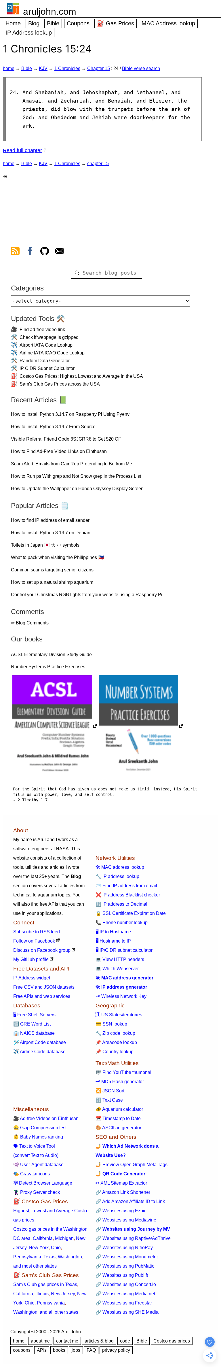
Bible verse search (141, 68)
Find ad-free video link (42, 329)
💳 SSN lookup (111, 1024)
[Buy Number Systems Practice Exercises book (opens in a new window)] (141, 726)
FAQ (91, 1350)
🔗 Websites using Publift (122, 1275)
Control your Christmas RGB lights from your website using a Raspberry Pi (86, 594)
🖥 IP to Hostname (113, 931)
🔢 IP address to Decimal (121, 904)
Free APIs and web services (41, 996)
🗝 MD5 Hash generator (120, 1081)
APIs (42, 1350)
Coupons (78, 23)
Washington (70, 1256)
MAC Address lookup (168, 23)
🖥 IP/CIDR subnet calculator (124, 950)
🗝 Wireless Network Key (121, 996)
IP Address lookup (28, 32)
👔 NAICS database (34, 1033)
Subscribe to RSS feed (36, 931)
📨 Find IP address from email (126, 885)
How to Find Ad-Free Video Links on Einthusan (59, 451)
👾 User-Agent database (38, 1164)
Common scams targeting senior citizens (52, 569)
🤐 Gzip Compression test (39, 1127)
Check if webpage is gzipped (49, 337)
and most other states (35, 1266)
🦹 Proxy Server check (36, 1192)
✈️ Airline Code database (39, 1051)
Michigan (64, 1238)
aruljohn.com (49, 11)
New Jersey (63, 1293)
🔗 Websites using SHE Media (127, 1312)
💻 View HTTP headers (120, 959)
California (43, 1238)
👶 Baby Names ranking (38, 1136)
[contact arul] (59, 252)
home (8, 68)
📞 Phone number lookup (122, 922)
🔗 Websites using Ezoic (121, 1210)
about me (40, 1340)
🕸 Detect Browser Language (42, 1183)
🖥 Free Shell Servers (34, 1014)
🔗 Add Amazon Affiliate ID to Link (130, 1201)
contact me (67, 1340)
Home (13, 23)
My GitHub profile (31, 959)
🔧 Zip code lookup (115, 1033)
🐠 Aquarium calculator (119, 1109)
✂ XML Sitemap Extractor (121, 1183)
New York (39, 1247)
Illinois (42, 1293)
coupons (22, 1350)
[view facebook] (30, 252)
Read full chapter (22, 150)
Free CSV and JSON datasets (44, 987)
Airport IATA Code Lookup (46, 345)
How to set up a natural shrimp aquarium (52, 582)
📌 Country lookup (115, 1051)
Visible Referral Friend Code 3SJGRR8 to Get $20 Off (66, 439)
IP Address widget (31, 977)
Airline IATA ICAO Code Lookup (52, 352)
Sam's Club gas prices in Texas (45, 1284)
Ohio (56, 1247)
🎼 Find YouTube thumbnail (124, 1072)
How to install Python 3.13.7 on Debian (50, 532)
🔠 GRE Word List (32, 1024)
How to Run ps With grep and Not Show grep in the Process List (76, 476)
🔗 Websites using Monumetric (127, 1256)
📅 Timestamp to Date (118, 1118)
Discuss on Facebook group (42, 950)
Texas (49, 1256)
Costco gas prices (171, 1340)
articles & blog (99, 1340)
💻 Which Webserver (117, 968)
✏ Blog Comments (30, 622)
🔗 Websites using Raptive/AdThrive (133, 1238)
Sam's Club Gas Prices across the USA (60, 384)
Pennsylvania (27, 1256)
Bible (53, 23)
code (125, 1340)
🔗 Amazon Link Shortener (123, 1192)
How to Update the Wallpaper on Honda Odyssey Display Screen (77, 488)
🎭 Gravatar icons (31, 1173)
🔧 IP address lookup (117, 876)
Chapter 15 (98, 68)
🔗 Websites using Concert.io (126, 1284)
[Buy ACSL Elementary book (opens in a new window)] (54, 726)
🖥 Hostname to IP (113, 941)
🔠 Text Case (109, 1100)
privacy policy (116, 1350)
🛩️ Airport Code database (39, 1042)
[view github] (44, 252)
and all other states (59, 1312)
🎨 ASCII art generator (118, 1127)
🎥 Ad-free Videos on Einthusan (46, 1118)
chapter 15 (98, 163)
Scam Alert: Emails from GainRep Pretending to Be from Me (71, 463)
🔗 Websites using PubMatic (125, 1266)
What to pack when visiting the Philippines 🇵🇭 (57, 557)
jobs (76, 1350)
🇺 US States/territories (119, 1014)
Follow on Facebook (34, 941)
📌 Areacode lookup (116, 1042)
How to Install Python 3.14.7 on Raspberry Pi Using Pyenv (70, 414)
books (59, 1350)
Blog (33, 23)
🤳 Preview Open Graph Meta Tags (131, 1164)
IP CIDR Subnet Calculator (47, 368)
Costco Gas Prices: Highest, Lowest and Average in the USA (81, 376)
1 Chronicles (67, 68)
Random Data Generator (45, 360)
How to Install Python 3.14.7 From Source (53, 426)
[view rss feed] (15, 252)
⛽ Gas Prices (115, 23)
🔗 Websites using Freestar (124, 1302)
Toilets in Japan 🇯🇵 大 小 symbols (45, 545)
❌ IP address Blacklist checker (128, 894)
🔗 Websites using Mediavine (126, 1219)
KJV (43, 68)
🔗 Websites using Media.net (125, 1293)
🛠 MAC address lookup (120, 867)
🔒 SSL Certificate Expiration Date (131, 913)
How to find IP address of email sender (50, 520)
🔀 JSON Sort (110, 1090)
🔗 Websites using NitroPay (124, 1247)
